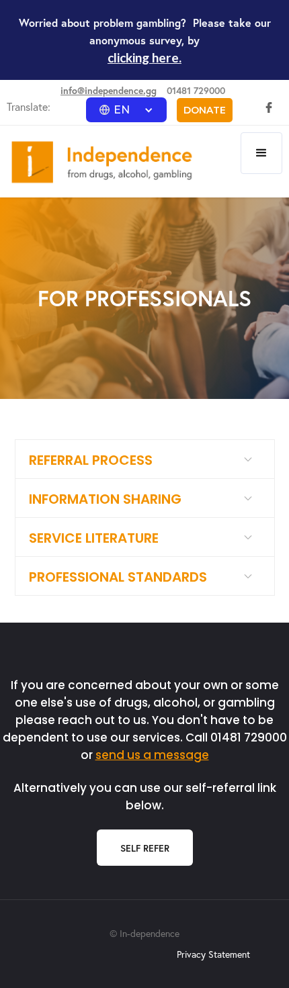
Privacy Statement (213, 954)
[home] (98, 162)
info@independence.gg (108, 90)
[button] (126, 109)
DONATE (204, 110)
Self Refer (144, 848)
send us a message (152, 755)
